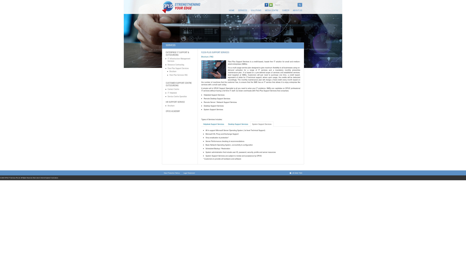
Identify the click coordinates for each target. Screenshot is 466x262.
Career (285, 10)
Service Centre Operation (177, 96)
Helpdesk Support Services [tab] (213, 124)
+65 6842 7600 (296, 173)
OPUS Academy (173, 111)
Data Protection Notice (172, 173)
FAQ (211, 56)
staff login (271, 5)
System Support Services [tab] (261, 124)
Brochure (172, 71)
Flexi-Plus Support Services (178, 68)
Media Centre (272, 10)
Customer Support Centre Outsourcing (179, 84)
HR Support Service (175, 102)
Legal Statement (189, 173)
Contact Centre (173, 89)
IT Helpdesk (172, 93)
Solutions (256, 10)
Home (231, 10)
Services (242, 10)
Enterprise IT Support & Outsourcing (177, 53)
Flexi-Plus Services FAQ (178, 75)
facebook (266, 5)
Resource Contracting (176, 65)
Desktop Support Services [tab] (238, 124)
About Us (297, 10)
